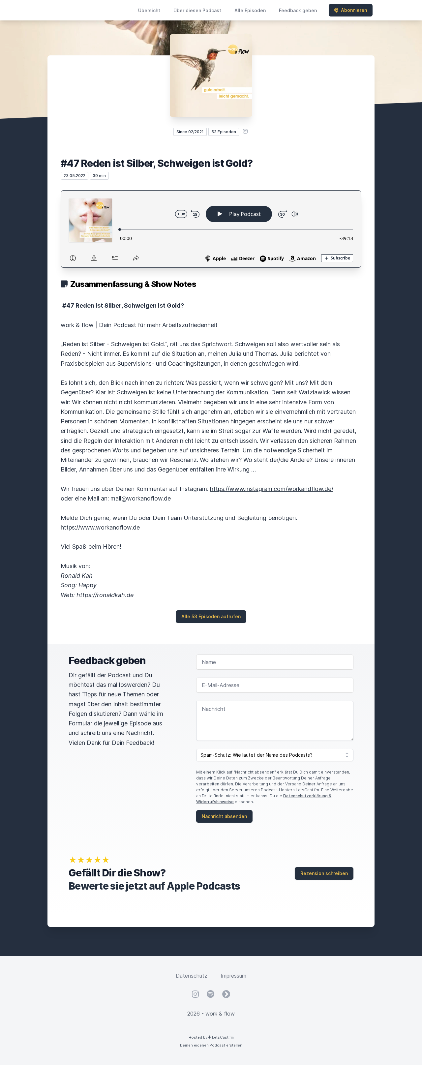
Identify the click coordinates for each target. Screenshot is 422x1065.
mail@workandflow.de (140, 498)
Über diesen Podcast (197, 10)
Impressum (233, 975)
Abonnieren (354, 10)
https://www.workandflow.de (100, 527)
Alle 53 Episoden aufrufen (211, 616)
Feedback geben (298, 10)
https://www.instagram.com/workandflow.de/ (271, 488)
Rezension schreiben (324, 873)
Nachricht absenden (224, 816)
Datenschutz (191, 975)
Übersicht (149, 10)
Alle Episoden (250, 10)
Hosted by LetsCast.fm (211, 1037)
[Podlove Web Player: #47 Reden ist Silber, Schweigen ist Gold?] (211, 229)
